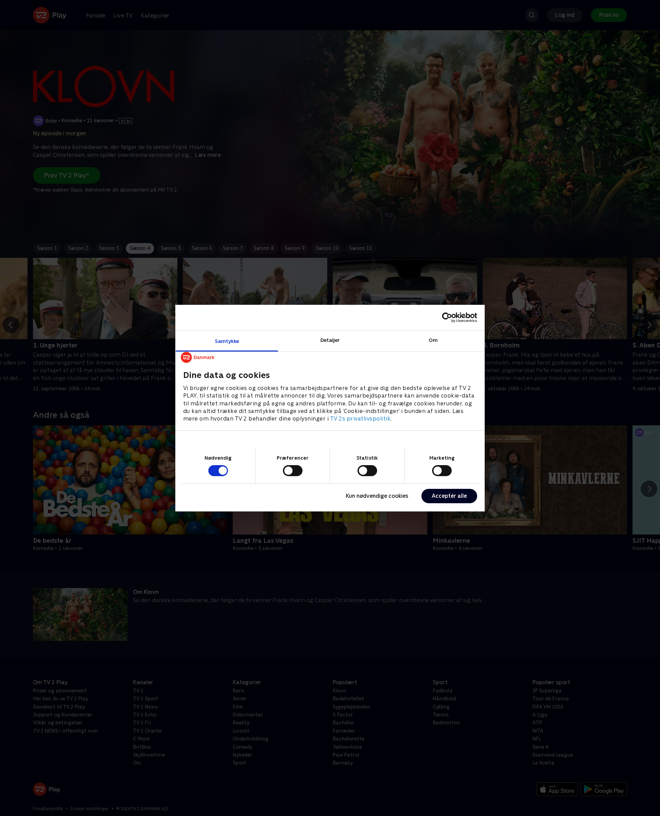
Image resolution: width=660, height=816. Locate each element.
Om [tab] (433, 340)
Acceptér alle (449, 496)
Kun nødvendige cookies (377, 496)
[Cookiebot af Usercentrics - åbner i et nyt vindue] (447, 317)
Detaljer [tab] (330, 340)
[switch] (292, 470)
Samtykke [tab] (227, 341)
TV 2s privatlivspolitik (360, 418)
